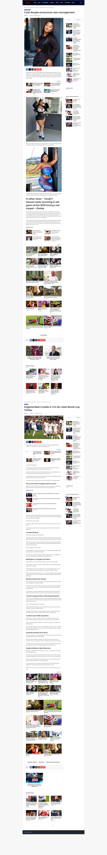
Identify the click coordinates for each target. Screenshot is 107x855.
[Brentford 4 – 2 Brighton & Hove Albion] (69, 75)
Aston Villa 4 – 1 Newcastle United (76, 54)
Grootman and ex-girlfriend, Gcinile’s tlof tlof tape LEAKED (30, 376)
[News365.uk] (28, 2)
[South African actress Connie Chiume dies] (29, 238)
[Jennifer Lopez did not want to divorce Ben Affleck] (69, 124)
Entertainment (45, 2)
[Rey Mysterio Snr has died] (69, 101)
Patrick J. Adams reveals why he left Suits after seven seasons (77, 118)
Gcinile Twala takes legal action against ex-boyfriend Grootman (56, 238)
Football (52, 2)
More (73, 2)
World (61, 2)
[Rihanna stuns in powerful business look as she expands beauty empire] (31, 386)
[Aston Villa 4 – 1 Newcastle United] (69, 55)
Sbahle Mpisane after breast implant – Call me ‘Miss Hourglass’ (43, 391)
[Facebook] (27, 69)
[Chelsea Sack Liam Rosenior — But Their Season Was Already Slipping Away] (69, 32)
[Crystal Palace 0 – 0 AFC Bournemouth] (69, 70)
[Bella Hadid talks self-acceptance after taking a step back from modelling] (43, 372)
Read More (37, 224)
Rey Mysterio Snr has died (76, 100)
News (39, 2)
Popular (69, 19)
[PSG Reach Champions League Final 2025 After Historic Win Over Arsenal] (69, 39)
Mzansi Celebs (35, 7)
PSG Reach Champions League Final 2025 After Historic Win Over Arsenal (77, 40)
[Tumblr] (32, 69)
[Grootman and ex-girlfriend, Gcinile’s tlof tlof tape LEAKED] (31, 372)
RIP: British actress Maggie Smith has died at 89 (37, 232)
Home (35, 2)
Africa (57, 2)
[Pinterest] (35, 69)
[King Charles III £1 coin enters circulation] (48, 232)
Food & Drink (67, 2)
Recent (78, 19)
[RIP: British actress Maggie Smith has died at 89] (29, 232)
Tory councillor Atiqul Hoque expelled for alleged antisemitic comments (55, 392)
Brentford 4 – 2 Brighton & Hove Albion (76, 74)
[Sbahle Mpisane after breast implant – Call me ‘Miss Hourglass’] (43, 386)
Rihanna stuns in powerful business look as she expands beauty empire (31, 391)
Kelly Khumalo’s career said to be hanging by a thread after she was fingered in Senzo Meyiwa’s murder (55, 378)
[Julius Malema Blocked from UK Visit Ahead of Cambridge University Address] (69, 47)
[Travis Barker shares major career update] (69, 113)
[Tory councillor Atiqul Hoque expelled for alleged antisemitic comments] (56, 386)
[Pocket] (40, 69)
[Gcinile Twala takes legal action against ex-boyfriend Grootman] (48, 238)
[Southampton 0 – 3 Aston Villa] (69, 80)
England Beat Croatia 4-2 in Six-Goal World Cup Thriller (77, 25)
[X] (30, 69)
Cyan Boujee (44, 335)
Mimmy (26, 15)
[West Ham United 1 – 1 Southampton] (69, 60)
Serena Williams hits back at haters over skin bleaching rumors (77, 106)
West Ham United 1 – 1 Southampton (77, 59)
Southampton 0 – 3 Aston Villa (77, 79)
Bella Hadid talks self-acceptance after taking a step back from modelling (43, 377)
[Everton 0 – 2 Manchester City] (69, 65)
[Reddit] (38, 69)
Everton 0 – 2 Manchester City (76, 64)
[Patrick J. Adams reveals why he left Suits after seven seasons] (69, 118)
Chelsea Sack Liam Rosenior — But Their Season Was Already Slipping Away (77, 33)
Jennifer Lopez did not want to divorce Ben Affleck (77, 124)
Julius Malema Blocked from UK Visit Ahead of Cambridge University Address (77, 48)
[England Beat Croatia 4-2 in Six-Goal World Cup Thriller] (69, 25)
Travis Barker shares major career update (76, 112)
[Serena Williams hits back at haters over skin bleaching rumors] (69, 106)
